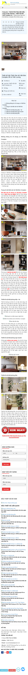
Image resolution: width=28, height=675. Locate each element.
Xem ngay (6, 464)
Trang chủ (5, 12)
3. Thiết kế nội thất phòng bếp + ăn (13, 110)
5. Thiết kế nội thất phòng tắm (12, 113)
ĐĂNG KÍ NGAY (4, 670)
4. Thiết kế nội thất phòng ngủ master (14, 111)
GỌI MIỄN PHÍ (12, 670)
